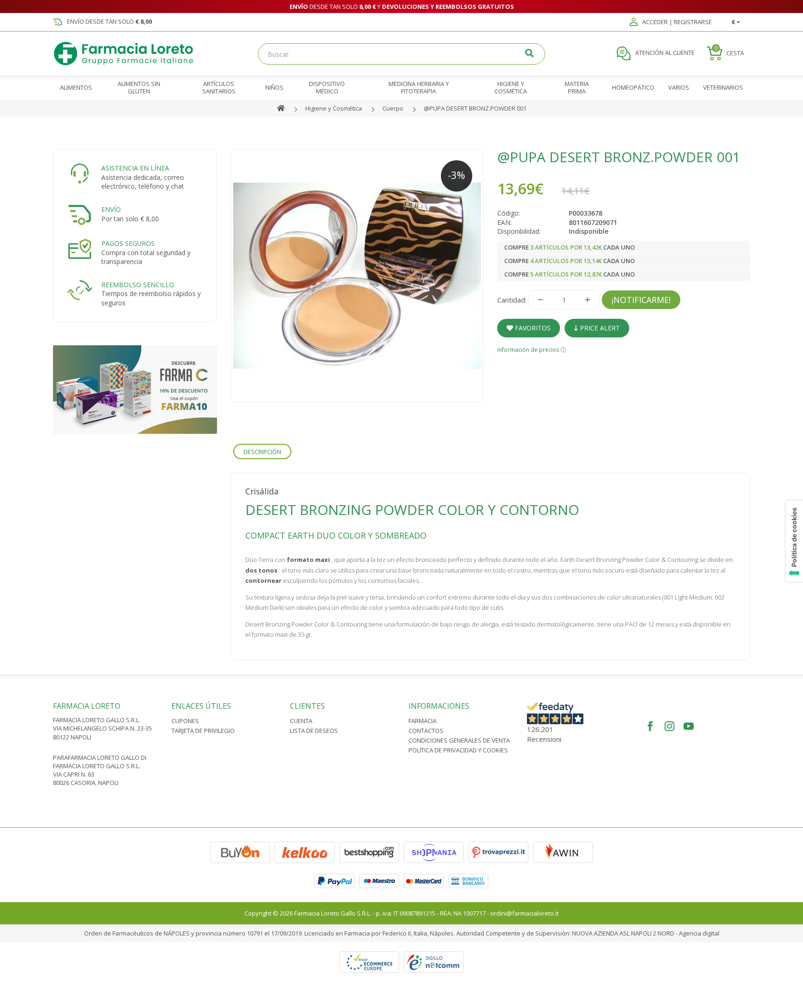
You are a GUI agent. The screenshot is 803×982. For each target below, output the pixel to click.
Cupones (185, 721)
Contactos (425, 730)
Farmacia (422, 721)
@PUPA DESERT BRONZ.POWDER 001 (475, 108)
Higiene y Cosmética (333, 108)
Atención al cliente (664, 53)
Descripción (262, 452)
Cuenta (301, 721)
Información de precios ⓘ (531, 350)
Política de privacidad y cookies (458, 750)
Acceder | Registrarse (676, 22)
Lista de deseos (314, 730)
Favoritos (532, 327)
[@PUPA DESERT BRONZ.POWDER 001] (357, 275)
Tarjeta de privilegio (203, 730)
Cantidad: (512, 299)
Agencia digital (699, 933)
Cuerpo (392, 108)
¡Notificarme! (641, 299)
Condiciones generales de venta (459, 740)
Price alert (599, 327)
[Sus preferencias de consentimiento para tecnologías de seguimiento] (794, 541)
